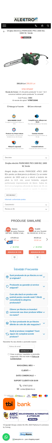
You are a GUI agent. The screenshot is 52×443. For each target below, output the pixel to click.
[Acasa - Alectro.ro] (26, 19)
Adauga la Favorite (16, 106)
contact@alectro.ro (27, 389)
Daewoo (14, 229)
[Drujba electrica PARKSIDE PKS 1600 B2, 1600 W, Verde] (26, 59)
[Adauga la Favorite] (14, 257)
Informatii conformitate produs (15, 199)
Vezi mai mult (11, 195)
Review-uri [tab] (10, 209)
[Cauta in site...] (48, 25)
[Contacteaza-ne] (36, 25)
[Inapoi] (3, 31)
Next (47, 62)
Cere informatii (35, 106)
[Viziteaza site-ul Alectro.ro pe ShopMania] (26, 434)
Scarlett (37, 229)
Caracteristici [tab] (9, 204)
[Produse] (4, 26)
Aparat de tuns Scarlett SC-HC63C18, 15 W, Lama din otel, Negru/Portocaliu (37, 232)
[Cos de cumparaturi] (42, 25)
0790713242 (27, 386)
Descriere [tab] (8, 157)
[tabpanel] (26, 59)
